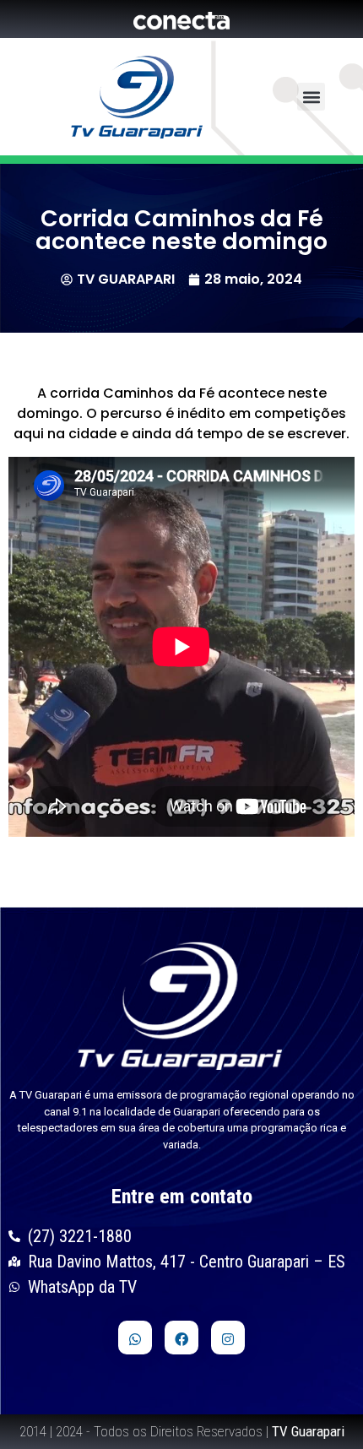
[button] (311, 97)
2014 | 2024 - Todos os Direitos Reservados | (181, 1431)
